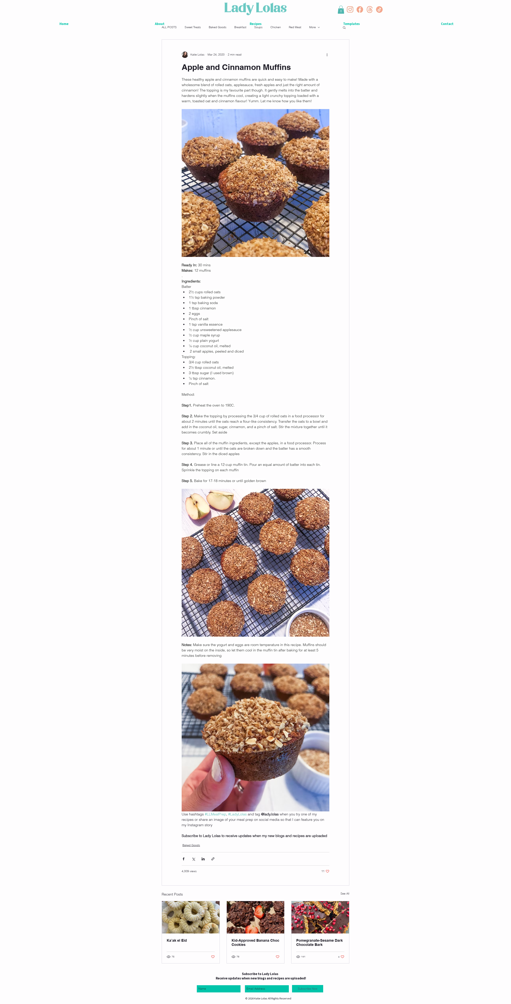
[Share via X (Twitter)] (193, 859)
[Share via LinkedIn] (203, 859)
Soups (258, 27)
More (312, 27)
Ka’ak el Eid (177, 940)
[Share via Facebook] (183, 859)
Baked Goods (217, 27)
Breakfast (240, 27)
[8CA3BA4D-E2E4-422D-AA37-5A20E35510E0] (369, 9)
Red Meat (295, 27)
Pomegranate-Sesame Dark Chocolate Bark (319, 942)
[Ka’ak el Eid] (191, 917)
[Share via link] (213, 859)
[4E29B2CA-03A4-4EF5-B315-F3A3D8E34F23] (350, 9)
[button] (341, 10)
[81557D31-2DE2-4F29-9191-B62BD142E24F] (360, 9)
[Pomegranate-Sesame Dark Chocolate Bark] (320, 917)
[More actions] (327, 54)
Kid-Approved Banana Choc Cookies (255, 942)
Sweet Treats (193, 27)
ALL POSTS (169, 27)
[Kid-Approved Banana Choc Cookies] (255, 917)
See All (345, 893)
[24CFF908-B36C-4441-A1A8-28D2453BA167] (379, 9)
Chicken (275, 27)
